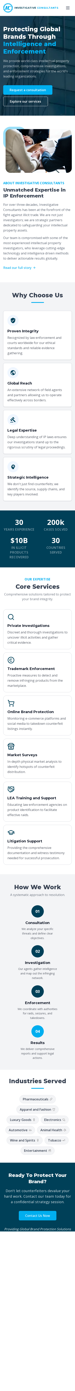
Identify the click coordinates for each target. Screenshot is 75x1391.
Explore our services (25, 101)
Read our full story (17, 268)
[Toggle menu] (68, 8)
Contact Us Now (37, 1215)
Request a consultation (28, 90)
